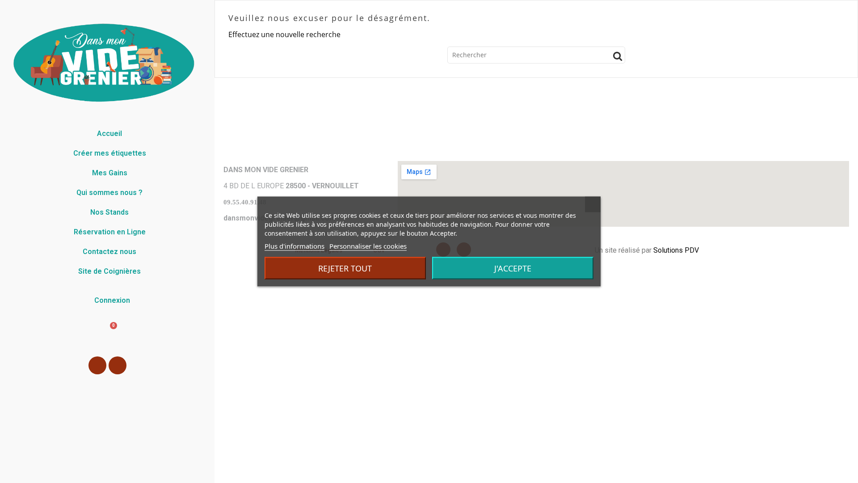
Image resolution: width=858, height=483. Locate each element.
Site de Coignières (109, 271)
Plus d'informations (294, 246)
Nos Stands (109, 212)
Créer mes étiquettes (109, 153)
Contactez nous (109, 251)
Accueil (109, 133)
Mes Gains (109, 173)
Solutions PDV (676, 250)
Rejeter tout (345, 268)
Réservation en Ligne (110, 232)
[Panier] (107, 333)
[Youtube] (117, 365)
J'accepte (512, 268)
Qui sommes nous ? (109, 192)
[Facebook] (97, 365)
